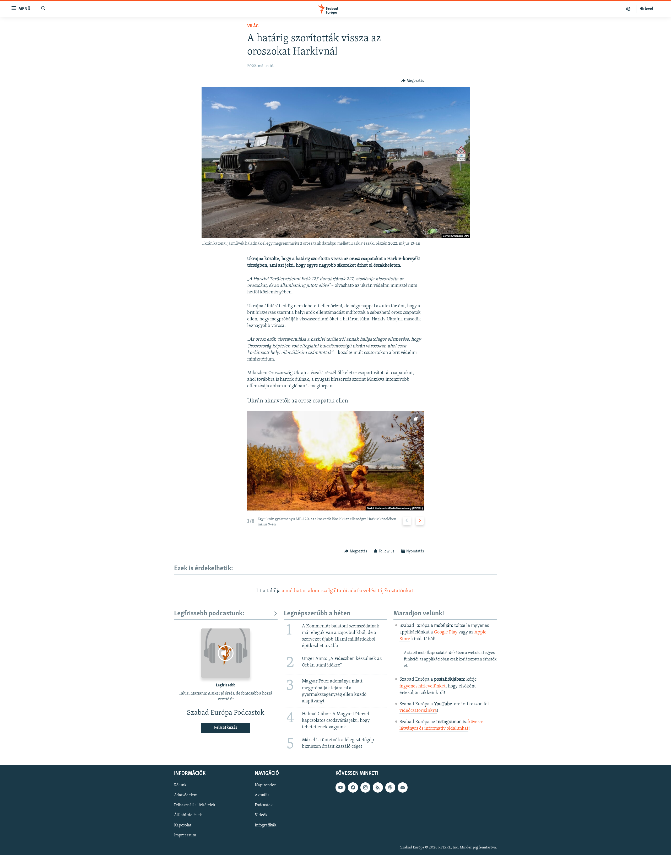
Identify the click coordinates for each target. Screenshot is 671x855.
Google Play (445, 632)
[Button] (412, 80)
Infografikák (265, 825)
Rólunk (180, 785)
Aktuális (262, 795)
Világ (252, 26)
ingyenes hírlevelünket (422, 686)
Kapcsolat (182, 825)
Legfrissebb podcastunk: (209, 613)
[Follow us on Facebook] (353, 787)
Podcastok (264, 805)
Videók (261, 815)
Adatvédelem (185, 795)
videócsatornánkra (418, 710)
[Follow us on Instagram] (365, 787)
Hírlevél (646, 9)
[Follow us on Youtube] (340, 787)
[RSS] (378, 787)
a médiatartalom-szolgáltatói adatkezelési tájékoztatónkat (347, 591)
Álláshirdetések (188, 815)
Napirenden (266, 785)
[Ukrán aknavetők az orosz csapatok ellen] (335, 460)
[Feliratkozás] (403, 787)
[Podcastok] (628, 9)
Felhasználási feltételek (194, 805)
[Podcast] (390, 787)
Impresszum (185, 835)
